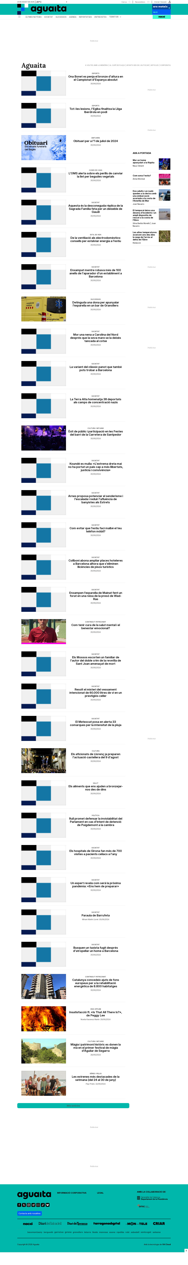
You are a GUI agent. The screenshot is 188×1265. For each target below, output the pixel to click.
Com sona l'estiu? (142, 175)
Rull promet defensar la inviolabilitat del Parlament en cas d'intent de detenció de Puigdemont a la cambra (95, 822)
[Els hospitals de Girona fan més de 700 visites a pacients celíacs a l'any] (43, 857)
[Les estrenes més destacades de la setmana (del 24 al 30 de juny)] (43, 1083)
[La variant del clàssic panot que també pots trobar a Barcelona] (43, 373)
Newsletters (140, 2)
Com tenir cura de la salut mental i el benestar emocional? (95, 626)
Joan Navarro (138, 204)
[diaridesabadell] (50, 1224)
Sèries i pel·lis (96, 1073)
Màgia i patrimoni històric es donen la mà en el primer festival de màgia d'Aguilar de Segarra (95, 1048)
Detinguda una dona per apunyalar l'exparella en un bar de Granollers (95, 304)
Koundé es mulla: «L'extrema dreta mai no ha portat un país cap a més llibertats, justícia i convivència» (95, 467)
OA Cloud (166, 1244)
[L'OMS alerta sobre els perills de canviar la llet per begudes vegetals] (43, 179)
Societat (48, 17)
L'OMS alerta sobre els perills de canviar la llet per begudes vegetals (96, 175)
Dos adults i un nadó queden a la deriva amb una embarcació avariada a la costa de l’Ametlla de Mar (144, 196)
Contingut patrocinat (95, 621)
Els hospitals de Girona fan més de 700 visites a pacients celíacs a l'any (95, 852)
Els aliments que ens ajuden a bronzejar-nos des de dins (95, 788)
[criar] (159, 1224)
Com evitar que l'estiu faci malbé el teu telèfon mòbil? (96, 530)
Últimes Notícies (33, 17)
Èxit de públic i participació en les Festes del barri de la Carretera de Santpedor (95, 433)
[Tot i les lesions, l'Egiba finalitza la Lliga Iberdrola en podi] (43, 115)
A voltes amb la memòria (96, 65)
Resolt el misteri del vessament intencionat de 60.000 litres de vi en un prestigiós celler (95, 692)
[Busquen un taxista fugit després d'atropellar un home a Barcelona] (43, 954)
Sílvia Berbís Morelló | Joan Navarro (144, 224)
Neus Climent (138, 166)
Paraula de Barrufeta (95, 915)
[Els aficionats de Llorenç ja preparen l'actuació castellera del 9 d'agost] (43, 760)
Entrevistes (101, 17)
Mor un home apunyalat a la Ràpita (143, 161)
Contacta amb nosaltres (30, 1213)
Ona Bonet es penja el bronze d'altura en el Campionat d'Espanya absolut (95, 78)
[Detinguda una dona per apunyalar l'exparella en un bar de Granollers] (43, 309)
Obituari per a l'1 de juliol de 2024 (95, 141)
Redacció (137, 243)
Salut (95, 783)
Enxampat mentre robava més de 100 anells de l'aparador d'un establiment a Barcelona (95, 273)
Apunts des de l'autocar (137, 65)
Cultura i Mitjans (96, 428)
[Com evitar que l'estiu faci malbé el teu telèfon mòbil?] (43, 534)
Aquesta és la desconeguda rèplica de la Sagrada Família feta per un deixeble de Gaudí (95, 209)
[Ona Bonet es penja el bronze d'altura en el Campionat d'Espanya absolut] (43, 83)
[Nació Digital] (42, 10)
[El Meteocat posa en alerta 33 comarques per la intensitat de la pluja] (43, 728)
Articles (154, 65)
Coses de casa (95, 170)
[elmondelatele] (136, 1224)
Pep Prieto (90, 1084)
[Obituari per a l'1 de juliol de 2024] (43, 147)
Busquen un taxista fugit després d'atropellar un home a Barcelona (95, 949)
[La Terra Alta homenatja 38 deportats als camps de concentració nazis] (43, 405)
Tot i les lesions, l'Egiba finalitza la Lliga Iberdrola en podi (95, 110)
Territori (115, 17)
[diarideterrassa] (77, 1224)
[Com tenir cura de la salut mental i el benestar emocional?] (43, 631)
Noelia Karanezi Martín (90, 1019)
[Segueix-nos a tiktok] (43, 1206)
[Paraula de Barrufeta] (43, 922)
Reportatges (85, 17)
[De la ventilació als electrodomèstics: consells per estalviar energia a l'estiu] (43, 244)
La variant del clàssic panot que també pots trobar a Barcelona (96, 368)
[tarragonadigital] (106, 1224)
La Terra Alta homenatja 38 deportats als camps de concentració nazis (95, 401)
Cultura (95, 751)
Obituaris (95, 137)
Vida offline (95, 1009)
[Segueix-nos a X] (24, 1206)
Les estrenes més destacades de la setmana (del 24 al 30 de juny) (95, 1078)
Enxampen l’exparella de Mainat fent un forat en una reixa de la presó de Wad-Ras (95, 596)
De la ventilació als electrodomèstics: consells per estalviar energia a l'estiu (95, 239)
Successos (61, 17)
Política (95, 815)
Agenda (72, 17)
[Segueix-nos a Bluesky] (47, 1205)
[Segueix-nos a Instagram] (29, 1206)
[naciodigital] (28, 1224)
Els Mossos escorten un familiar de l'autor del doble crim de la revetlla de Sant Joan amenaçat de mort (95, 660)
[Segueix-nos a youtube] (38, 1206)
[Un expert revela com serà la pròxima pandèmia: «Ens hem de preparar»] (43, 889)
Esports (95, 73)
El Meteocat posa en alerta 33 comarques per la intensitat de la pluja (95, 723)
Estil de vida (95, 234)
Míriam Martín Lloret (90, 919)
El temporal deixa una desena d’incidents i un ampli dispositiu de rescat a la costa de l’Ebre (144, 215)
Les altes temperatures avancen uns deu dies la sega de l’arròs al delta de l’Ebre (145, 236)
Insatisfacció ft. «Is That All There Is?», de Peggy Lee (95, 1014)
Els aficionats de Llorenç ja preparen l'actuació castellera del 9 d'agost (95, 756)
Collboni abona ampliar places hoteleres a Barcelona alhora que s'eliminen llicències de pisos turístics (96, 564)
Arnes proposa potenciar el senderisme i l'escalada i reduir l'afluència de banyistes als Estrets (95, 499)
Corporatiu (165, 65)
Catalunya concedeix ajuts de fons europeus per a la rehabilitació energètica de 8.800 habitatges (95, 983)
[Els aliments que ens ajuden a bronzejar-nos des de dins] (43, 792)
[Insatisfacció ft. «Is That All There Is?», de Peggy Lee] (43, 1018)
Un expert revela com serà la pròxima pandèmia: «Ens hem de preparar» (96, 885)
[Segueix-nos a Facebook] (19, 1206)
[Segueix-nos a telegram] (33, 1206)
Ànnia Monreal (139, 179)
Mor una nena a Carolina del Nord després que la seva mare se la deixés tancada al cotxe (95, 338)
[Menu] (19, 17)
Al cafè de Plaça (117, 65)
